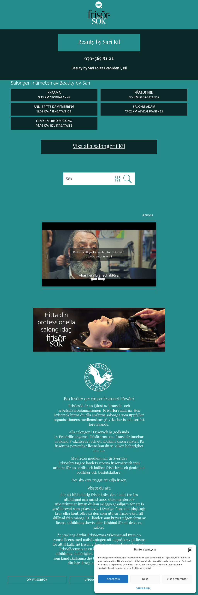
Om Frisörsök (37, 579)
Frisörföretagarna (117, 410)
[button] (190, 550)
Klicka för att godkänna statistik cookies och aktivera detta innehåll (99, 254)
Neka (145, 579)
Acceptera (113, 579)
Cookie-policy (143, 588)
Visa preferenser (177, 579)
